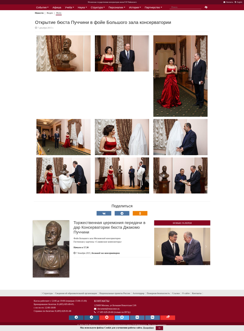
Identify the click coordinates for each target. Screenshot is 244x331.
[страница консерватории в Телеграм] (76, 317)
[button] (158, 246)
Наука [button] (81, 7)
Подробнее (148, 327)
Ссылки (176, 293)
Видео (50, 13)
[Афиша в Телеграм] (167, 317)
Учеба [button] (68, 7)
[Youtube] (106, 317)
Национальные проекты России (114, 293)
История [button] (134, 7)
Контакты (196, 293)
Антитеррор (138, 293)
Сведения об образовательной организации (76, 293)
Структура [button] (97, 7)
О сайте (186, 293)
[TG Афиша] (91, 317)
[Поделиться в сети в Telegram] (122, 213)
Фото (58, 13)
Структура (48, 293)
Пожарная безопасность (158, 293)
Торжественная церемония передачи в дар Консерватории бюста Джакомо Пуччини (109, 227)
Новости (39, 13)
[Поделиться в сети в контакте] (104, 213)
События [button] (41, 7)
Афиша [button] (57, 7)
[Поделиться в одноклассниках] (140, 213)
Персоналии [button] (116, 7)
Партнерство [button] (152, 7)
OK (159, 328)
